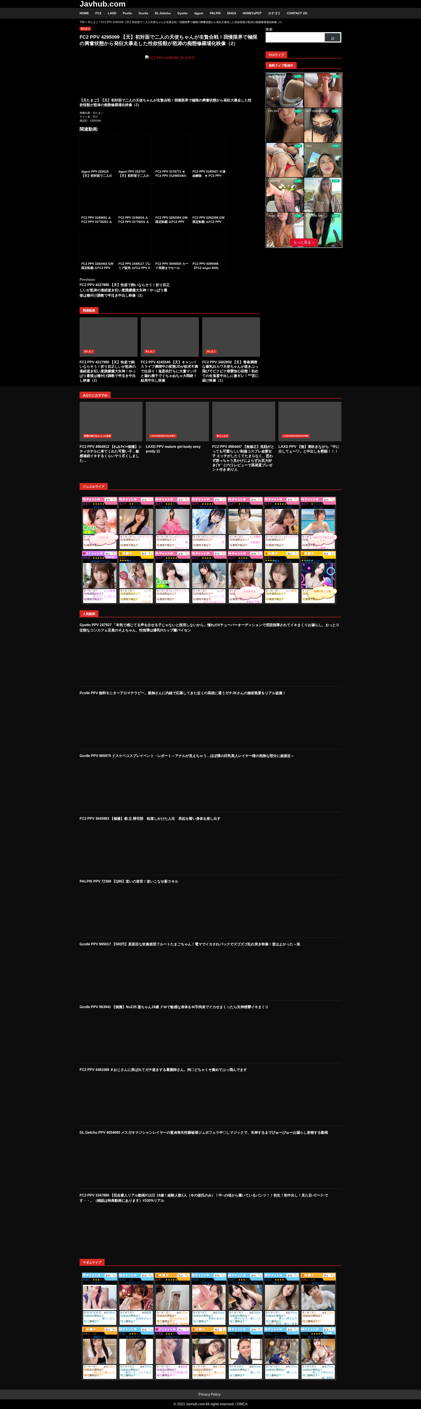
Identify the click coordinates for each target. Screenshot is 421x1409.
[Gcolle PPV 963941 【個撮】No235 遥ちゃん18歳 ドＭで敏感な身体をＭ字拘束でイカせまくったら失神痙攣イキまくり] (109, 1036)
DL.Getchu (163, 13)
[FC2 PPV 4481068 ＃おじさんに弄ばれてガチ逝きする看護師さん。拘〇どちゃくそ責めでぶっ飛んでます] (109, 1099)
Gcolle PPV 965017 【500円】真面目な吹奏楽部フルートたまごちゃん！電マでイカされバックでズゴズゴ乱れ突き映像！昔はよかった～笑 (190, 944)
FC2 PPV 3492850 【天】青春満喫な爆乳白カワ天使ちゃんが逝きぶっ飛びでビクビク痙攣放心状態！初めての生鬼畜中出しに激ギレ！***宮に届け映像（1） (231, 337)
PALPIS (215, 13)
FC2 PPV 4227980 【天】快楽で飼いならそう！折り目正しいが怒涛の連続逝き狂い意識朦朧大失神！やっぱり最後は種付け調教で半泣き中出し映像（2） (125, 287)
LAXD (112, 13)
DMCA (242, 1404)
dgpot (198, 13)
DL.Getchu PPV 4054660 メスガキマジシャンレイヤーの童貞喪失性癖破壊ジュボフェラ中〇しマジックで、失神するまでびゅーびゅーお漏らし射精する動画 (204, 1132)
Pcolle (127, 13)
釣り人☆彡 (222, 436)
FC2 (98, 13)
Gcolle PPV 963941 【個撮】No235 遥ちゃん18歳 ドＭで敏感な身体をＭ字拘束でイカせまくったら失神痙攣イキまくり (174, 1007)
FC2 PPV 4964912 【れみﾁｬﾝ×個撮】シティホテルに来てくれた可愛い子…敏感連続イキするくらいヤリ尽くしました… (111, 421)
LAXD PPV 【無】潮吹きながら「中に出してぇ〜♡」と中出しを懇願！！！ (309, 421)
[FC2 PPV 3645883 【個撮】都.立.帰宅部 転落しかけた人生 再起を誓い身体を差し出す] (109, 847)
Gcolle (143, 13)
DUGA (231, 13)
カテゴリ (274, 13)
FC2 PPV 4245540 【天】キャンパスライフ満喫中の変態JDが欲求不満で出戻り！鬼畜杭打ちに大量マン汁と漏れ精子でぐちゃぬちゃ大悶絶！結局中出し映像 (170, 337)
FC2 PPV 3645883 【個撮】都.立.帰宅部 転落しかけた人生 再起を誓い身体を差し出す (150, 818)
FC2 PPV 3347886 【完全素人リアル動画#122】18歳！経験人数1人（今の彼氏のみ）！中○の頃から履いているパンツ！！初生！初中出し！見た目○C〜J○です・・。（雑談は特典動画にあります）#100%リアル (204, 1197)
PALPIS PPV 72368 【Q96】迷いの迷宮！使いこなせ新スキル (129, 881)
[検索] (332, 37)
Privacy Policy (209, 1394)
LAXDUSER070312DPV (162, 436)
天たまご (85, 28)
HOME (84, 13)
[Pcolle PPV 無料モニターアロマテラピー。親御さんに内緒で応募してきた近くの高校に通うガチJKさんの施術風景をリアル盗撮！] (109, 722)
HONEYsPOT (252, 13)
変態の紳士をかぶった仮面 (97, 436)
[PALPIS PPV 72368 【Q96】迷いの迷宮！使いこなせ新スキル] (109, 910)
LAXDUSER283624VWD (296, 436)
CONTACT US (297, 13)
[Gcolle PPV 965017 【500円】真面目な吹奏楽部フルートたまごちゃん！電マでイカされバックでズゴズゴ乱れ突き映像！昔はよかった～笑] (109, 973)
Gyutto (182, 13)
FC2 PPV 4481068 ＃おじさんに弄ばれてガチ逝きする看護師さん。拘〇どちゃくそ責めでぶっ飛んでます (163, 1070)
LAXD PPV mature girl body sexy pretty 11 (177, 421)
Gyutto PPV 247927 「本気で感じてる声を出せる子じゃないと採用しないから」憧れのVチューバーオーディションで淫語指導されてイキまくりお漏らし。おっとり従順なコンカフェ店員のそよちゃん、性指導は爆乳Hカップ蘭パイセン (209, 627)
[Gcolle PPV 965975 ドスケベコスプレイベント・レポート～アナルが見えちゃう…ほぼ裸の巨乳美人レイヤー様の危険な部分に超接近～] (109, 785)
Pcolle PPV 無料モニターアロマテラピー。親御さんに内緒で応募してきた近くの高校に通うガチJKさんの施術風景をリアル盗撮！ (183, 693)
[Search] (336, 13)
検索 (269, 29)
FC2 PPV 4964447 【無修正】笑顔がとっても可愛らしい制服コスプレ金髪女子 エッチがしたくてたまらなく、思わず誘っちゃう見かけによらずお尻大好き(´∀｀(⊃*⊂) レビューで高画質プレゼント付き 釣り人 (243, 421)
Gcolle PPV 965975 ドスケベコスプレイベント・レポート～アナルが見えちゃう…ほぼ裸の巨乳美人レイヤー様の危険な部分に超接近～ (187, 756)
